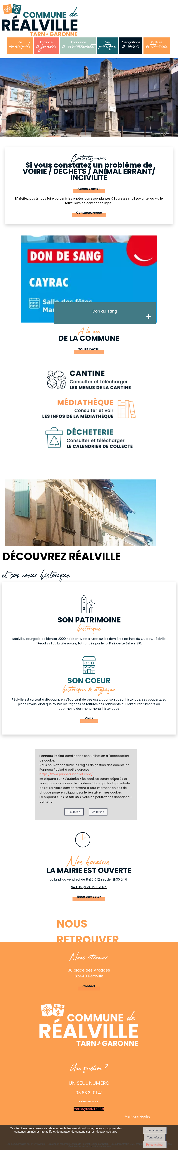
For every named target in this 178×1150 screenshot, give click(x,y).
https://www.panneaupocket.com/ (66, 774)
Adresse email (88, 188)
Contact (88, 986)
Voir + (89, 718)
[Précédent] (13, 284)
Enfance (46, 46)
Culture (157, 46)
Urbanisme (78, 46)
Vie (20, 46)
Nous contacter (89, 896)
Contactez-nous (89, 212)
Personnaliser (154, 1144)
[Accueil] (40, 20)
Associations (130, 46)
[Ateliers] (89, 279)
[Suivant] (164, 284)
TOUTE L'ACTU (88, 349)
